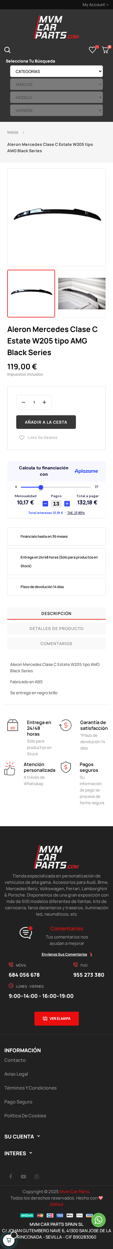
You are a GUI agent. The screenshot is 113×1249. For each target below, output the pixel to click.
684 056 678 (24, 974)
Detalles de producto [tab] (56, 628)
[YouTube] (23, 1176)
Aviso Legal (16, 1074)
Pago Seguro (18, 1102)
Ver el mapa (60, 1018)
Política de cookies (25, 1115)
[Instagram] (36, 1176)
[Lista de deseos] (92, 50)
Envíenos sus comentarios (64, 954)
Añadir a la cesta (46, 422)
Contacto (15, 1060)
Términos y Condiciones (30, 1088)
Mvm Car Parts (74, 1192)
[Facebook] (10, 1176)
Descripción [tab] (56, 613)
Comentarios (56, 643)
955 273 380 (88, 974)
